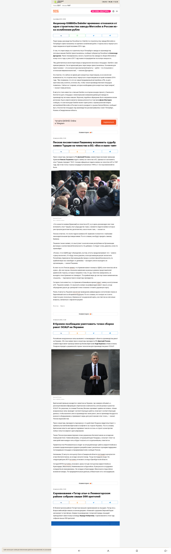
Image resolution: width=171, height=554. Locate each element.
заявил (72, 268)
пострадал (101, 454)
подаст (98, 282)
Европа (62, 306)
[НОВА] (100, 11)
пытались (72, 459)
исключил (76, 292)
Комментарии (85, 132)
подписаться (108, 122)
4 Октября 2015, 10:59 (59, 19)
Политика (56, 306)
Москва (64, 5)
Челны (55, 5)
